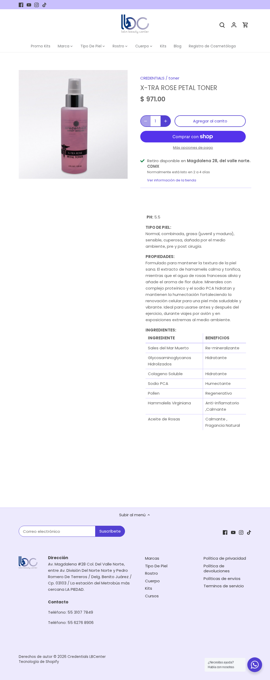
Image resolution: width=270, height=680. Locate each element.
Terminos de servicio (224, 586)
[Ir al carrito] (245, 24)
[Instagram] (36, 4)
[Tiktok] (44, 4)
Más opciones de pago (193, 148)
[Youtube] (29, 4)
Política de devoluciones (217, 568)
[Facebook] (21, 4)
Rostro (151, 573)
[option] (73, 124)
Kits (148, 588)
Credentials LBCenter (87, 656)
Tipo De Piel (156, 566)
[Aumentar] (166, 121)
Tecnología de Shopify (39, 661)
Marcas (152, 558)
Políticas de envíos (222, 578)
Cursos (152, 596)
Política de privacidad (225, 558)
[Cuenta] (234, 24)
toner (173, 78)
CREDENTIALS (152, 78)
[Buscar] (222, 24)
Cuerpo (152, 581)
